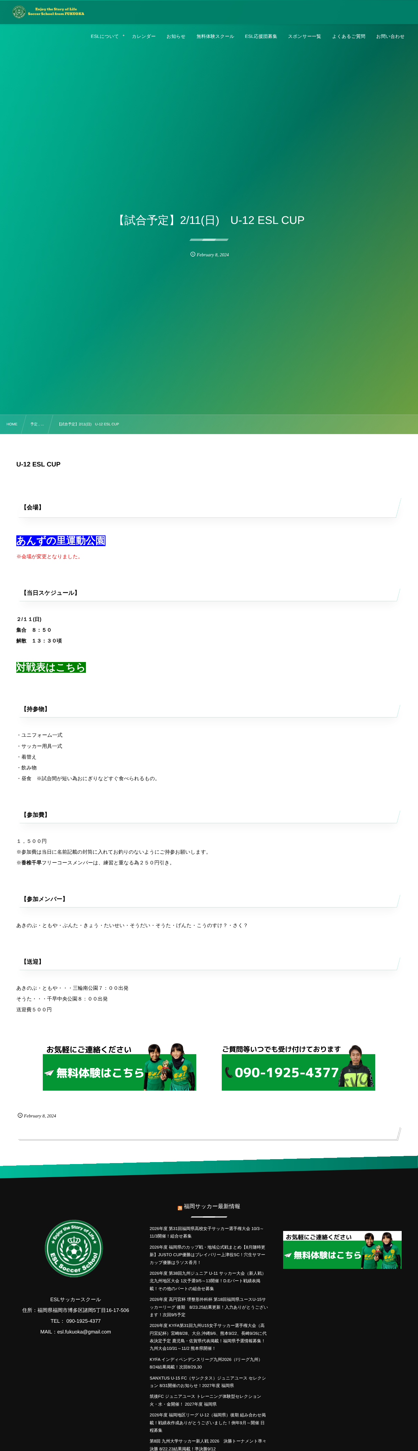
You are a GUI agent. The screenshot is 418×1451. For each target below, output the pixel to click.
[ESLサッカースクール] (47, 12)
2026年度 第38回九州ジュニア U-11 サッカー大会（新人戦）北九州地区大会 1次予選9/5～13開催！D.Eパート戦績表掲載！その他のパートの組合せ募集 (208, 1281)
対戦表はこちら (51, 667)
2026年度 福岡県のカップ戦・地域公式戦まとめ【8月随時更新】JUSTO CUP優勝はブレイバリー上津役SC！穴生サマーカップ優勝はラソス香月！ (207, 1255)
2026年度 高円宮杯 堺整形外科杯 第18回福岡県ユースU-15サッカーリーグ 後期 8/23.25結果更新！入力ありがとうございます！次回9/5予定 (209, 1307)
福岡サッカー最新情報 (212, 1206)
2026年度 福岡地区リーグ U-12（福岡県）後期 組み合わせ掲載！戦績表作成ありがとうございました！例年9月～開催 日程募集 (207, 1422)
